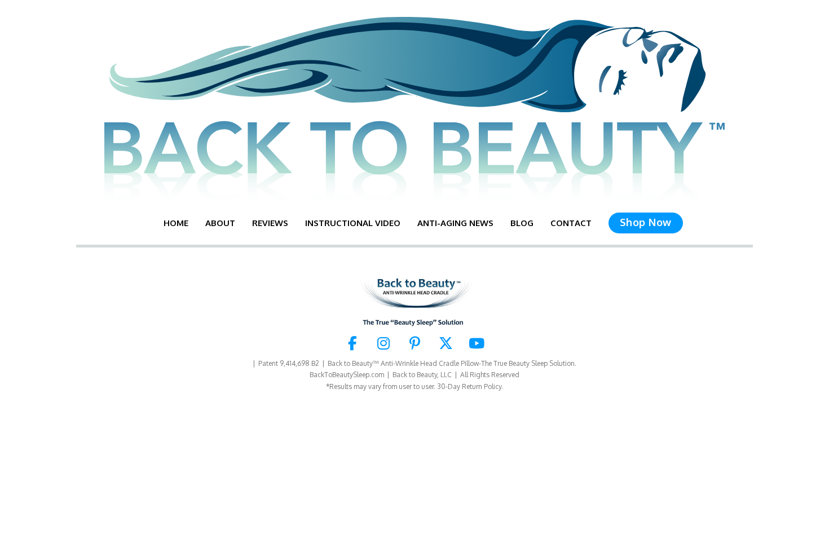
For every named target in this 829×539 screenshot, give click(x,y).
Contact (571, 223)
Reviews (270, 223)
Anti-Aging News (455, 223)
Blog (521, 223)
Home (176, 223)
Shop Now (646, 222)
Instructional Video (352, 223)
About (220, 223)
